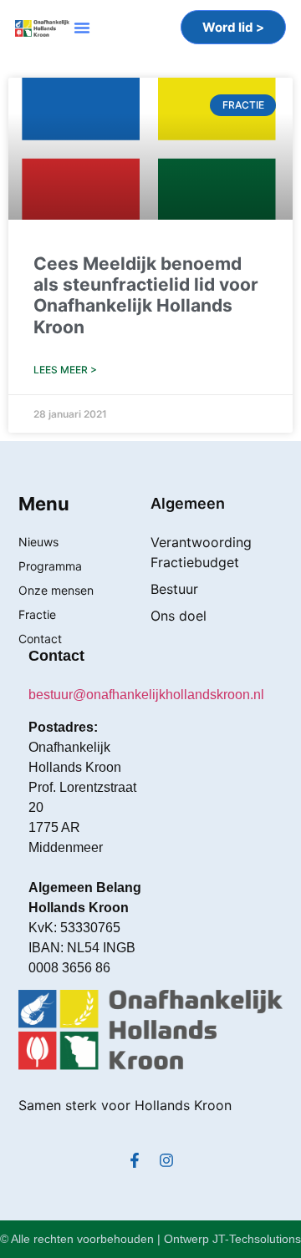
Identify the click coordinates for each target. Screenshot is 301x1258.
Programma (50, 566)
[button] (81, 27)
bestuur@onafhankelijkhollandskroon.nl (146, 694)
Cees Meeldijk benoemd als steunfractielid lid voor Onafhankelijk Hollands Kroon (145, 295)
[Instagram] (166, 1160)
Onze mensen (56, 590)
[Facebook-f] (134, 1160)
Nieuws (38, 542)
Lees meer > (65, 369)
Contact (40, 639)
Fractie (37, 614)
